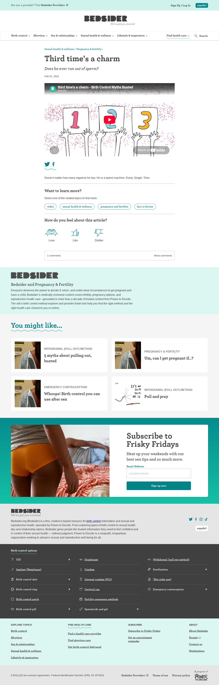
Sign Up (175, 5)
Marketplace (196, 651)
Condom (89, 569)
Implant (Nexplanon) (28, 569)
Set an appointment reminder (140, 639)
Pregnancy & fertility (88, 49)
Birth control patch (27, 599)
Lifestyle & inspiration (24, 657)
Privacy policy (181, 675)
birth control (94, 521)
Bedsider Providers (53, 5)
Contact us (195, 644)
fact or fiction (145, 206)
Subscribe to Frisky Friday (144, 630)
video (50, 206)
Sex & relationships (23, 644)
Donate (193, 637)
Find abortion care (79, 640)
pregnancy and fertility (114, 206)
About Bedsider (198, 630)
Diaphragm (91, 559)
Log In (186, 5)
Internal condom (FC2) (98, 579)
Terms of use (160, 675)
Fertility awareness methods (101, 599)
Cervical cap (92, 589)
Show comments (163, 255)
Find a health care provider (84, 633)
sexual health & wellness (77, 206)
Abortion (16, 637)
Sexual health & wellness (59, 49)
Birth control (19, 630)
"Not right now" (162, 579)
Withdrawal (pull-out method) (171, 559)
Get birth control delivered (84, 647)
